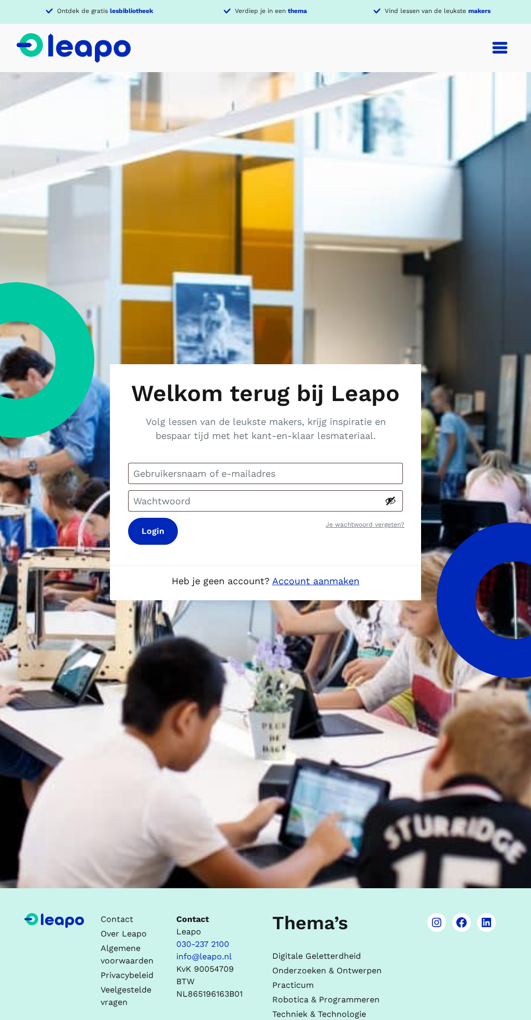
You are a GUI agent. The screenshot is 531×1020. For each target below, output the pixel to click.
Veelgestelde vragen (126, 996)
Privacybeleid (127, 975)
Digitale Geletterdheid (316, 956)
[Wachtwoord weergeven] (390, 500)
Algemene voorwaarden (127, 954)
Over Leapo (124, 934)
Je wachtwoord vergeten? (365, 524)
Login (153, 531)
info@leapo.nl (204, 956)
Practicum (293, 985)
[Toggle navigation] (499, 47)
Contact (117, 919)
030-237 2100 (202, 944)
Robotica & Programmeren (326, 999)
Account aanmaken (315, 580)
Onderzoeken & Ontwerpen (327, 970)
